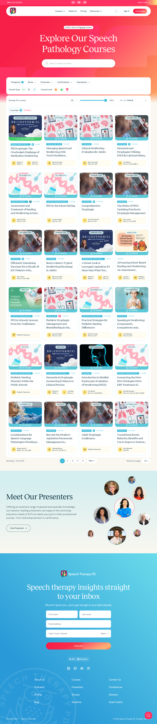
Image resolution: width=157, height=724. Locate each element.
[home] (13, 11)
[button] (60, 11)
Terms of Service (28, 719)
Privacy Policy (12, 719)
